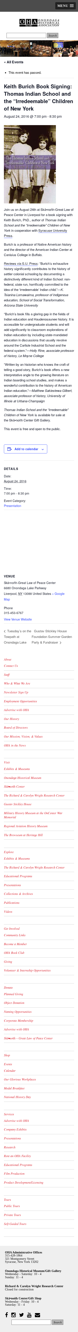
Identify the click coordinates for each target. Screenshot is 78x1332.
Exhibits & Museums (17, 769)
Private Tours (12, 1215)
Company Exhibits (15, 1129)
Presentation (12, 505)
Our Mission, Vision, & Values (23, 736)
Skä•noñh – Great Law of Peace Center (28, 1038)
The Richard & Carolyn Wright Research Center (34, 795)
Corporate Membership (18, 1020)
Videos (8, 911)
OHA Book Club (14, 953)
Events (8, 1064)
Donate (8, 987)
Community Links (15, 935)
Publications (12, 903)
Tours (7, 1200)
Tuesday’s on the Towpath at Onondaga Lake (17, 636)
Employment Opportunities (20, 701)
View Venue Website (18, 619)
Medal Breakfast (14, 1088)
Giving (8, 962)
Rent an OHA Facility (17, 1156)
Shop (7, 1055)
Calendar (10, 1071)
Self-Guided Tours (15, 1224)
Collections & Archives (18, 894)
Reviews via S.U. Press (21, 263)
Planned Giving (13, 994)
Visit (7, 762)
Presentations (12, 885)
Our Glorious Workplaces (20, 1079)
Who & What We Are (17, 683)
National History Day (17, 1097)
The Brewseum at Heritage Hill (23, 835)
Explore (9, 852)
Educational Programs (18, 876)
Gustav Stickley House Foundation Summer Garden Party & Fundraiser (52, 636)
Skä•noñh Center (14, 786)
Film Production (14, 1173)
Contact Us (11, 666)
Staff (7, 675)
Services (9, 1114)
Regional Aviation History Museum (25, 826)
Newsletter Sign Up (16, 692)
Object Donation (14, 1003)
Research (9, 1147)
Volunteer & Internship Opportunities (27, 970)
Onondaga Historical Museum (22, 778)
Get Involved (12, 928)
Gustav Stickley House (17, 804)
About (7, 659)
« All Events (13, 61)
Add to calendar (26, 449)
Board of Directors (16, 727)
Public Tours (12, 1206)
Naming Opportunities (18, 1012)
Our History (11, 719)
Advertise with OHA (16, 710)
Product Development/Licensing (23, 1182)
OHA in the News (15, 745)
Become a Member (15, 944)
